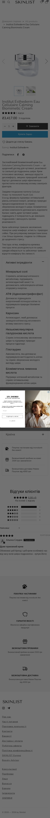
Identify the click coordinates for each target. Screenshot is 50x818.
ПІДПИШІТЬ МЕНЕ (12, 416)
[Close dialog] (48, 392)
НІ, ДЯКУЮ (12, 420)
